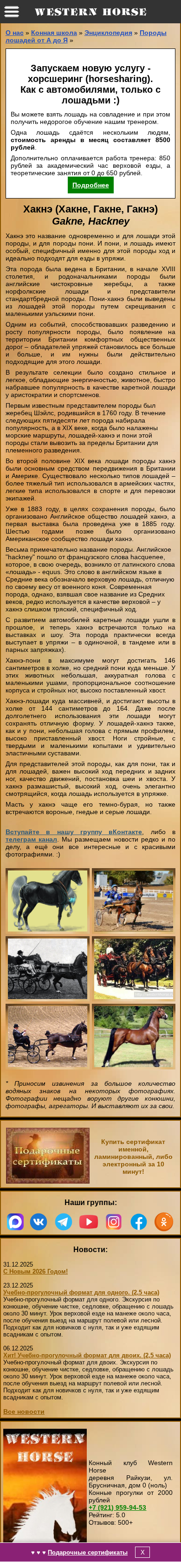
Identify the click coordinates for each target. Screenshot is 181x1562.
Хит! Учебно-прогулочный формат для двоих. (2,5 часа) (87, 1355)
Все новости (24, 1411)
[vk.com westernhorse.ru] (38, 1222)
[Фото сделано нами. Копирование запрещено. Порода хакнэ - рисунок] (48, 901)
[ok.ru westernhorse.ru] (164, 1222)
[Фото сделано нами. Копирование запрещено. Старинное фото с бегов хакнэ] (48, 969)
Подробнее (90, 185)
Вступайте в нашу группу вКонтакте (74, 832)
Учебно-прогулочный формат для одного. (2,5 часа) (81, 1292)
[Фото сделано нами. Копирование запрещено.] (134, 901)
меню (11, 11)
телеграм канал (31, 839)
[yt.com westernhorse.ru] (88, 1222)
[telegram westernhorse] (63, 1222)
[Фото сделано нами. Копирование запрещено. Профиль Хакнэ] (134, 1036)
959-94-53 (117, 1507)
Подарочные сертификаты (88, 1552)
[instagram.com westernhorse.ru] (113, 1222)
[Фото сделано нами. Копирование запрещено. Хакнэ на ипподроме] (48, 1036)
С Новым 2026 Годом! (35, 1271)
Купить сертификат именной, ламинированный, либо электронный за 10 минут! (133, 1156)
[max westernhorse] (15, 1221)
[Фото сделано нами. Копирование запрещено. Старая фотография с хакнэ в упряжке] (134, 969)
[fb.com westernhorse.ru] (139, 1222)
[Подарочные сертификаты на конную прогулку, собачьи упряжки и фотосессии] (48, 1181)
